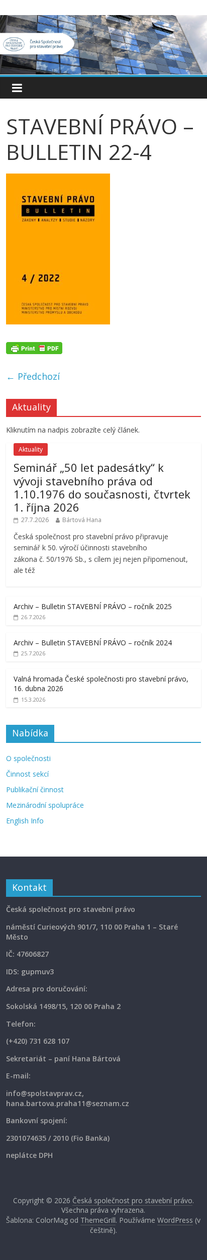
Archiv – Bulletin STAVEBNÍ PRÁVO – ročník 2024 (93, 642)
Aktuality (31, 449)
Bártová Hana (81, 520)
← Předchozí (33, 376)
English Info (25, 820)
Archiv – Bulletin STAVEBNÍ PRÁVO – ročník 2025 (93, 606)
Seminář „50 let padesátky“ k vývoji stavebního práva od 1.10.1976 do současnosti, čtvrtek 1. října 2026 (102, 487)
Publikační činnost (35, 789)
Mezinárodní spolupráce (45, 805)
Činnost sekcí (27, 774)
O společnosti (28, 758)
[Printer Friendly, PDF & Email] (34, 347)
